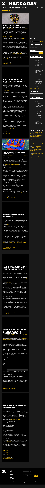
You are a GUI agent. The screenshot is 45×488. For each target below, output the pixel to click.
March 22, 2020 (5, 408)
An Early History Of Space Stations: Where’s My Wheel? (39, 65)
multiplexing (5, 198)
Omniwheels (19, 53)
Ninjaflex (6, 388)
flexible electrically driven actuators (15, 242)
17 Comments (25, 155)
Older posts (8, 464)
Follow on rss (35, 47)
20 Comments (38, 74)
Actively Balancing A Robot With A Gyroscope (14, 80)
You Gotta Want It (39, 115)
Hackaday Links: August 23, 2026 (38, 111)
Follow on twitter (32, 47)
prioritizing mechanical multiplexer (12, 164)
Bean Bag (7, 247)
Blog (6, 7)
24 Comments (38, 79)
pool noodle (5, 313)
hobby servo (12, 455)
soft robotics (7, 248)
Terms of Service (38, 481)
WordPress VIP (24, 483)
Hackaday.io (11, 7)
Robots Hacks (8, 60)
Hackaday (22, 4)
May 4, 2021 (5, 155)
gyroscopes (20, 128)
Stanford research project (17, 284)
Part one (24, 38)
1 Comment (38, 113)
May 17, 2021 (5, 82)
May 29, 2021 (5, 28)
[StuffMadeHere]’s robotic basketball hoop (11, 58)
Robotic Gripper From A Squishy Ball (13, 215)
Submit (22, 7)
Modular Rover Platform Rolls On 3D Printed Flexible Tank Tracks (14, 331)
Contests (17, 7)
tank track (13, 388)
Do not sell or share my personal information (24, 482)
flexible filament (8, 387)
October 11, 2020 (5, 334)
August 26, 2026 (40, 7)
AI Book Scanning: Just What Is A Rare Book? (39, 101)
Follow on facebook (30, 47)
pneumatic (13, 312)
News (7, 196)
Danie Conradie (10, 28)
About (26, 7)
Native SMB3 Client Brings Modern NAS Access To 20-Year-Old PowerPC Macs (36, 150)
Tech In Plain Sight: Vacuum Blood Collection (39, 106)
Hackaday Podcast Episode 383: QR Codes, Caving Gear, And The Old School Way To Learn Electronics (39, 121)
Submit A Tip (13, 475)
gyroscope (5, 136)
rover (10, 388)
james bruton (8, 62)
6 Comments (38, 125)
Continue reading (24, 58)
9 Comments (25, 82)
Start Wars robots (6, 194)
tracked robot (5, 389)
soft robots (9, 282)
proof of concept (8, 90)
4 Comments (26, 408)
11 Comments (25, 217)
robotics (8, 458)
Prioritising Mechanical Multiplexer (14, 153)
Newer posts (22, 464)
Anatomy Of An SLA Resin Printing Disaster (39, 60)
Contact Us (12, 478)
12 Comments (25, 334)
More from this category (34, 88)
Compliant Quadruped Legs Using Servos (15, 406)
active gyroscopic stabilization (14, 89)
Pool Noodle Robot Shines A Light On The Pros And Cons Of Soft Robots (15, 268)
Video (11, 474)
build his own (9, 224)
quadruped (5, 458)
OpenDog (21, 192)
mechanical (13, 197)
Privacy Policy (34, 481)
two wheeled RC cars (12, 128)
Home (3, 7)
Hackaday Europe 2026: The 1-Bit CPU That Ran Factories (39, 77)
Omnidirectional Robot (7, 63)
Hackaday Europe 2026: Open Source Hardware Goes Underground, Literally (39, 83)
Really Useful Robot (19, 54)
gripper (11, 247)
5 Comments (25, 28)
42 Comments (38, 103)
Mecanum (13, 53)
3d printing (8, 455)
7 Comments (38, 86)
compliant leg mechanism (16, 419)
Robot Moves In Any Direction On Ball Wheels (14, 26)
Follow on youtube (33, 47)
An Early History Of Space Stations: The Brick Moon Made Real (39, 71)
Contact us (36, 47)
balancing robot (8, 134)
